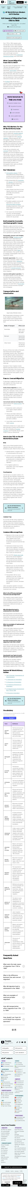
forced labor (21, 283)
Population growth (18, 237)
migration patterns (18, 133)
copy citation (11, 33)
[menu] (25, 2)
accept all (17, 1183)
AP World (7, 81)
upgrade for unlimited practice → (14, 1167)
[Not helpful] (15, 1030)
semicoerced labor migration (13, 204)
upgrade (20, 2)
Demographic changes (12, 173)
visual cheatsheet (8, 30)
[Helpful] (13, 1030)
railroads (11, 182)
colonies (12, 423)
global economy (18, 403)
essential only (7, 1182)
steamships (21, 180)
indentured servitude (8, 56)
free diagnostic (12, 2)
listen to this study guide (15, 37)
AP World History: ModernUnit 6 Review (14, 13)
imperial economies (16, 268)
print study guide (20, 30)
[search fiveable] (5, 2)
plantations (19, 261)
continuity (5, 151)
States (18, 250)
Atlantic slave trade (18, 555)
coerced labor (13, 70)
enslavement (19, 54)
